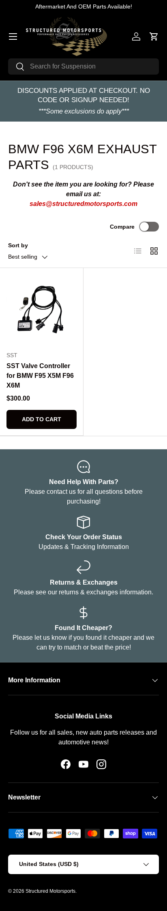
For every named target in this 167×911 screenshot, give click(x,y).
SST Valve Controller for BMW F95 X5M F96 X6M (40, 375)
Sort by (18, 245)
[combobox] (83, 66)
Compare (122, 226)
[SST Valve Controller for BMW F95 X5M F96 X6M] (41, 309)
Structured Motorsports (50, 891)
